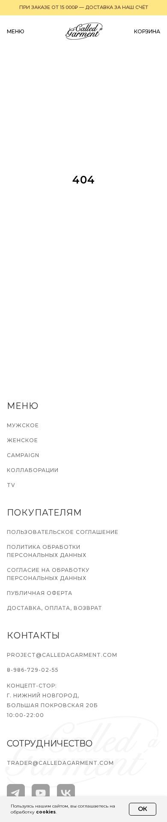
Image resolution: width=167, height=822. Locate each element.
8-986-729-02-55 (33, 670)
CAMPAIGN (23, 455)
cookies (46, 812)
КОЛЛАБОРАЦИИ (33, 470)
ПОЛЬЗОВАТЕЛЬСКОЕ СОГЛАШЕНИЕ (63, 532)
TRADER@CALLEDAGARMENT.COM (60, 763)
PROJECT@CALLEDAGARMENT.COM (62, 655)
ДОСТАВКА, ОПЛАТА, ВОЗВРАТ (54, 608)
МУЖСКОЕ (23, 425)
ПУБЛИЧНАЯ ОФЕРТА (39, 593)
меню (15, 31)
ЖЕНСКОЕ (22, 440)
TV (11, 485)
